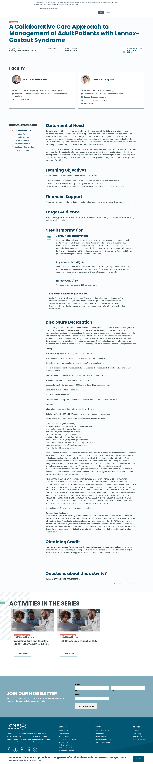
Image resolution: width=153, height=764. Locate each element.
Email (78, 695)
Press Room (137, 736)
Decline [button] (109, 12)
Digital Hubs (63, 742)
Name (78, 684)
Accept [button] (101, 12)
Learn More (22, 653)
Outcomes (99, 734)
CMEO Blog (137, 734)
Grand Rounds (100, 736)
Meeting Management (104, 739)
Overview (136, 731)
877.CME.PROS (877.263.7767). (67, 579)
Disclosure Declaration (24, 147)
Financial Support (22, 137)
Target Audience (22, 140)
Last (112, 690)
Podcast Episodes (65, 745)
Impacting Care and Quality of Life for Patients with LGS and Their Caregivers (31, 642)
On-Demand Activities (67, 739)
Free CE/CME (63, 731)
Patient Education (65, 748)
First (76, 690)
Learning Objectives (23, 134)
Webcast (13, 22)
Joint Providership (102, 731)
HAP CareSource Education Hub (78, 641)
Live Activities (64, 736)
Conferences (64, 734)
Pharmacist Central (66, 751)
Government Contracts (104, 742)
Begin (138, 759)
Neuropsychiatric (21, 635)
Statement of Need (23, 131)
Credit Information (22, 144)
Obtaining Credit (22, 150)
